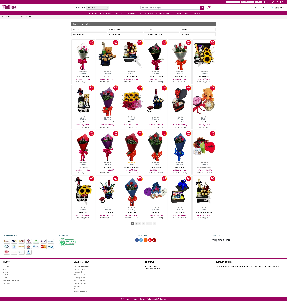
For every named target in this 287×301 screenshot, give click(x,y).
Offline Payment (79, 275)
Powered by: (216, 235)
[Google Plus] (154, 240)
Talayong (186, 34)
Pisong (185, 29)
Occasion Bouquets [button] (162, 13)
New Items (258, 2)
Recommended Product (82, 289)
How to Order (78, 272)
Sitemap (5, 278)
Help (283, 2)
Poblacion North (80, 34)
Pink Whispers (107, 167)
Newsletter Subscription (11, 280)
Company (6, 262)
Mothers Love (204, 122)
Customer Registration (81, 266)
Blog (4, 269)
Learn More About (81, 262)
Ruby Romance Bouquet (131, 167)
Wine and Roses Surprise (204, 212)
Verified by (63, 235)
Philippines (10, 17)
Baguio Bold (107, 76)
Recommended (233, 2)
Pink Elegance (83, 167)
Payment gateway (10, 235)
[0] (207, 7)
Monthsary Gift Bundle (180, 122)
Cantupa (77, 29)
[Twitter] (141, 240)
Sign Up (276, 2)
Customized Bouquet (261, 8)
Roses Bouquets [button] (108, 13)
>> (154, 224)
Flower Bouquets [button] (94, 13)
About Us (6, 266)
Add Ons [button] (150, 13)
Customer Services (224, 262)
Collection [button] (195, 13)
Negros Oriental (21, 17)
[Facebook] (137, 240)
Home (3, 17)
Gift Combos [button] (131, 13)
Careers (5, 272)
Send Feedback (152, 266)
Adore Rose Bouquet (83, 76)
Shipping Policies (79, 278)
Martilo (149, 29)
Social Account (141, 235)
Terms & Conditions (80, 283)
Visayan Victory (180, 212)
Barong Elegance (131, 76)
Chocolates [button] (120, 13)
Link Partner (7, 283)
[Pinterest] (150, 240)
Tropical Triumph (107, 212)
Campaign (77, 286)
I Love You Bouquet (180, 76)
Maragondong (116, 29)
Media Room (7, 275)
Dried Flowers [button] (176, 13)
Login (268, 2)
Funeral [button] (186, 13)
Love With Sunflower (131, 122)
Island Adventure (204, 76)
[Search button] (202, 8)
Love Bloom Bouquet (107, 122)
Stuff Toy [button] (141, 13)
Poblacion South (116, 34)
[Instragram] (146, 240)
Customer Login (79, 269)
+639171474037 (154, 269)
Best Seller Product (247, 2)
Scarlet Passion (156, 167)
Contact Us (149, 262)
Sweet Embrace (180, 167)
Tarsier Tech (83, 212)
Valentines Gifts (156, 212)
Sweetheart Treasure (204, 167)
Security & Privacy (80, 280)
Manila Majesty (156, 122)
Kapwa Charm (83, 122)
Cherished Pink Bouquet (155, 76)
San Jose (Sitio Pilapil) (154, 34)
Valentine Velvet (131, 212)
